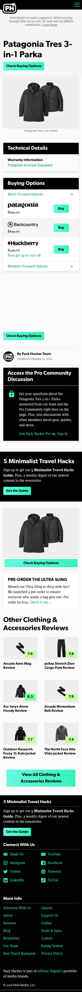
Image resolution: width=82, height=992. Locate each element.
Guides (46, 923)
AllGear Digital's (50, 971)
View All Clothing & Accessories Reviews (41, 778)
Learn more (49, 25)
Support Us (49, 915)
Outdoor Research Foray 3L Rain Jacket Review (19, 753)
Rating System (52, 946)
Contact (46, 938)
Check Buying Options (23, 66)
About (8, 915)
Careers (46, 908)
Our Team (10, 946)
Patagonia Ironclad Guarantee (30, 165)
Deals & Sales (51, 930)
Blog (6, 930)
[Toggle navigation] (77, 5)
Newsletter (11, 938)
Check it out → (41, 602)
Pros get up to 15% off (24, 255)
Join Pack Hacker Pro (35, 433)
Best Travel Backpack (19, 953)
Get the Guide (17, 491)
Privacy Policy (52, 953)
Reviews (9, 923)
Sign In (62, 433)
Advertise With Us (17, 908)
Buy (61, 208)
